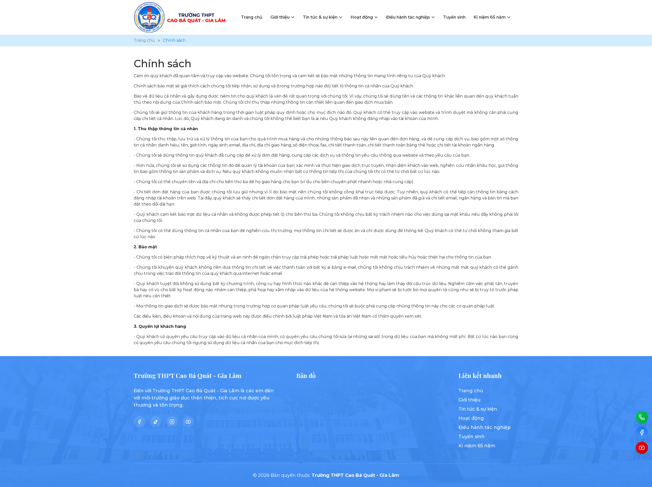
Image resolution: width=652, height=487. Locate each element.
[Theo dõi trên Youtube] (188, 421)
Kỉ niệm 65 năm (490, 17)
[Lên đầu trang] (641, 481)
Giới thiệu (280, 17)
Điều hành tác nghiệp (408, 17)
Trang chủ (251, 17)
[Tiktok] (155, 421)
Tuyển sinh (454, 17)
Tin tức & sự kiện (320, 17)
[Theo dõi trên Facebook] (139, 421)
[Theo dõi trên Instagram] (172, 421)
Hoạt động (362, 17)
